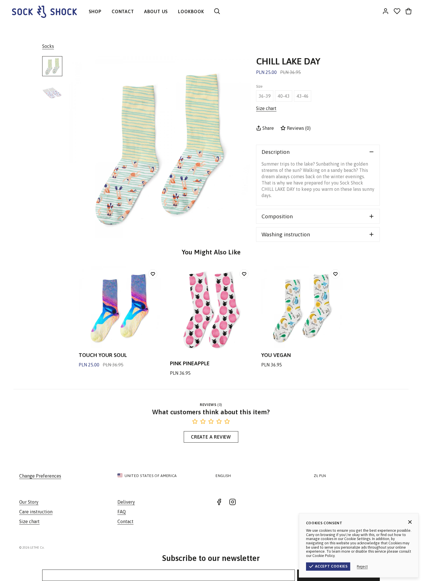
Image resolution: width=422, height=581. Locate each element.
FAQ (121, 511)
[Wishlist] (397, 11)
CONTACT (123, 11)
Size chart (29, 521)
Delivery (126, 502)
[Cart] (408, 11)
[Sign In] (385, 11)
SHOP (95, 11)
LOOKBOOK (191, 11)
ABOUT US (156, 11)
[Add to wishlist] (152, 273)
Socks (48, 46)
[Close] (409, 522)
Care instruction (36, 511)
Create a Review (211, 436)
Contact (125, 521)
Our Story (28, 502)
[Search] (217, 11)
